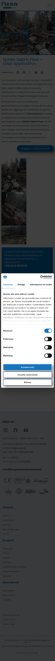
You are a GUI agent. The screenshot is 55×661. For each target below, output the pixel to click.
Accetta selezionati (27, 375)
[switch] (48, 339)
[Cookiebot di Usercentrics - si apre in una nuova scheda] (40, 277)
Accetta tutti (27, 367)
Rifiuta (27, 382)
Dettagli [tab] (21, 284)
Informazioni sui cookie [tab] (41, 284)
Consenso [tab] (8, 284)
